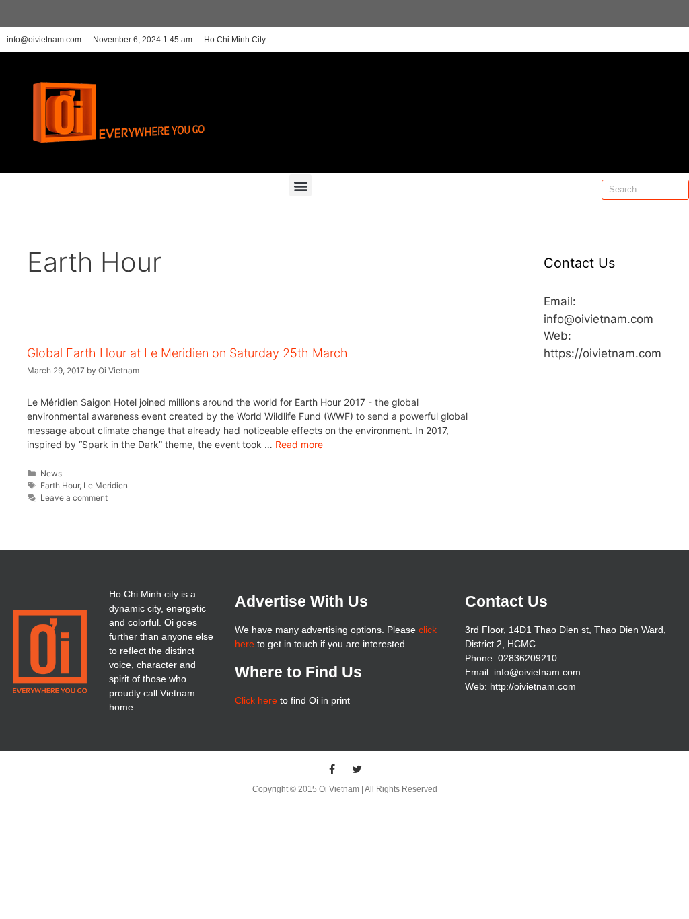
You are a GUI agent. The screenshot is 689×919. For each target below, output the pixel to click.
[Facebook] (332, 769)
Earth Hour (59, 485)
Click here (256, 700)
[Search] (678, 189)
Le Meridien (105, 485)
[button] (300, 185)
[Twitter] (357, 769)
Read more (299, 444)
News (51, 473)
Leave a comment (74, 497)
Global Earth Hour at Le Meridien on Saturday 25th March (187, 353)
